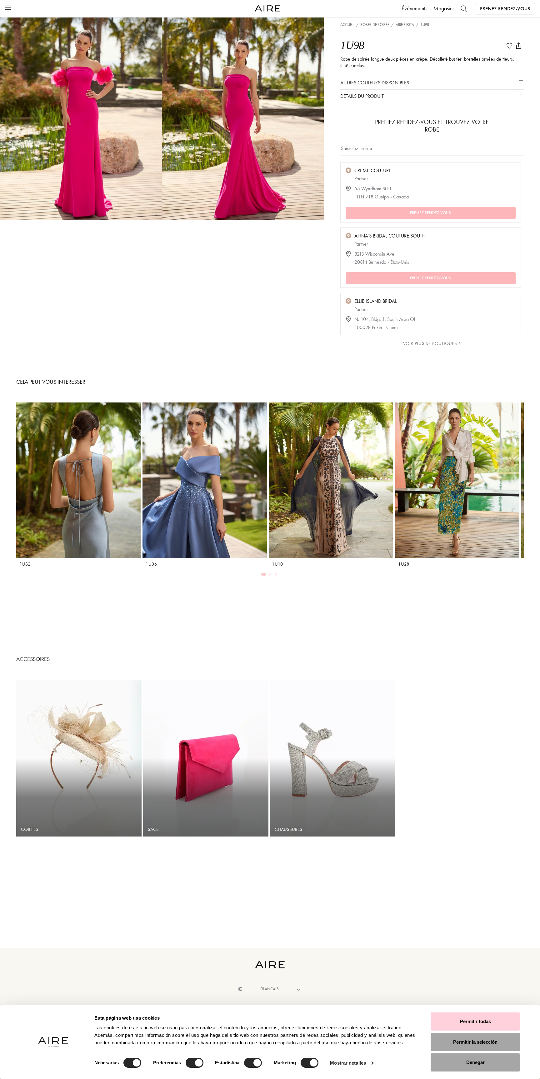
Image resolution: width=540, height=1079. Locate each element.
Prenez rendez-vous (505, 9)
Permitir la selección (475, 1042)
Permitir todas (475, 1021)
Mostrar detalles (348, 1063)
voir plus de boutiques (430, 343)
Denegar (475, 1062)
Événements (414, 8)
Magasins (443, 8)
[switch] (194, 1063)
